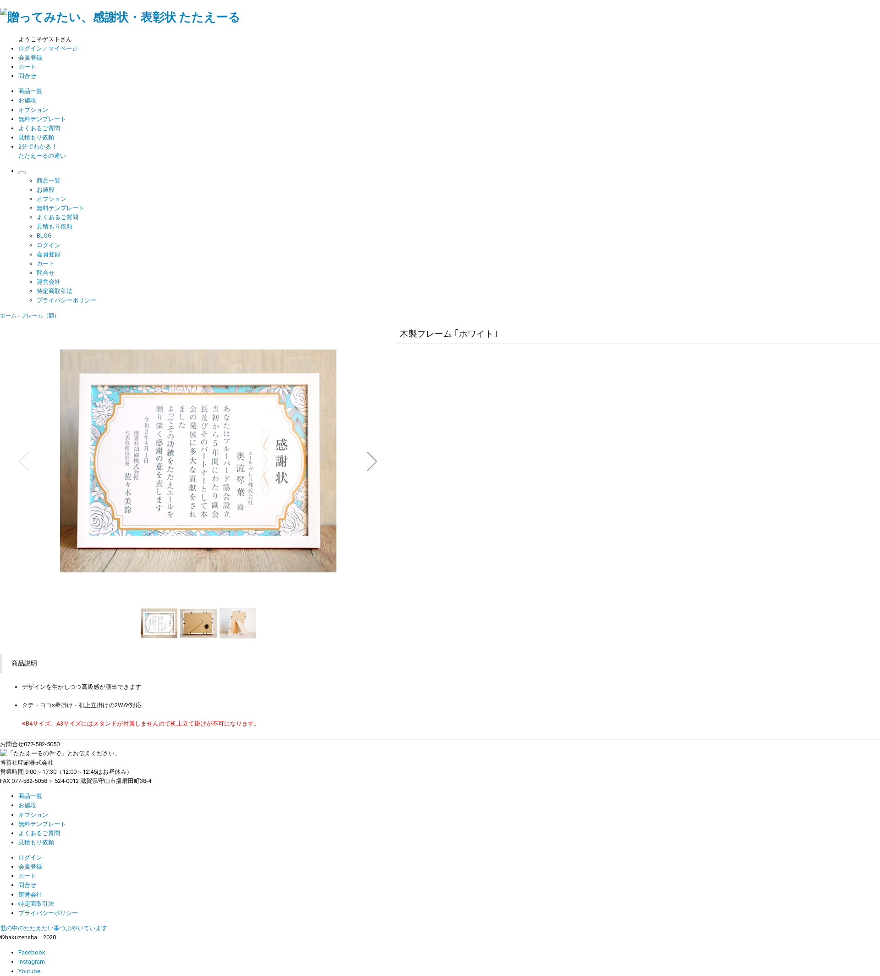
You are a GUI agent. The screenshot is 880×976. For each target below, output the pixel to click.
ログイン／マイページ (48, 48)
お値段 (27, 100)
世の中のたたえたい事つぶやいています (53, 928)
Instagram (31, 961)
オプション (33, 109)
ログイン (48, 245)
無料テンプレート (42, 119)
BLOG (44, 235)
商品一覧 (30, 91)
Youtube (29, 971)
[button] (24, 461)
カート (27, 66)
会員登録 (30, 57)
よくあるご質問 (39, 128)
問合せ (27, 75)
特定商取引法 (54, 291)
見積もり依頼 (36, 137)
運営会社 (48, 281)
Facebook (31, 952)
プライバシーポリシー (66, 300)
